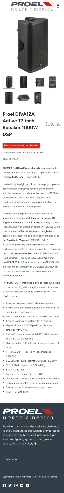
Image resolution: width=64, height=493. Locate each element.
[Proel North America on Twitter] (10, 485)
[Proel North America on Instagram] (16, 485)
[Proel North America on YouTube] (27, 485)
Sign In (40, 152)
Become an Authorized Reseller (21, 145)
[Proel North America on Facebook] (4, 485)
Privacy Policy (10, 459)
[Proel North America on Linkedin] (21, 485)
